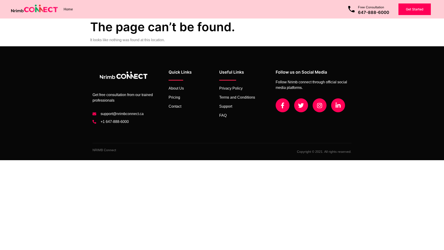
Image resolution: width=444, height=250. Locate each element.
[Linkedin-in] (338, 105)
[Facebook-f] (283, 105)
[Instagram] (320, 105)
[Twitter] (301, 105)
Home (68, 9)
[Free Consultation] (351, 9)
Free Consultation (371, 7)
